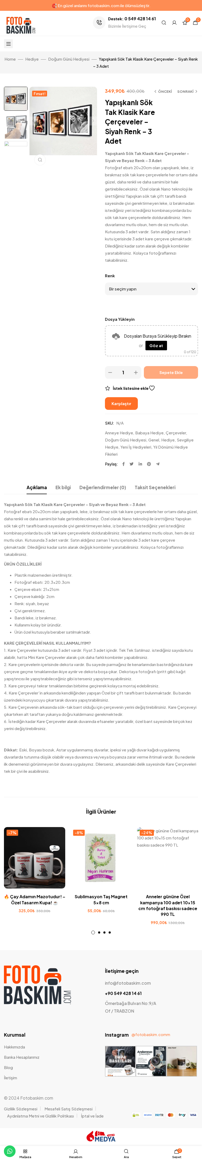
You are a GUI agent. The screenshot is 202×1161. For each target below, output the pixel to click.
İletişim (10, 1077)
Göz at (156, 345)
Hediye (32, 58)
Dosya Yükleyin (120, 319)
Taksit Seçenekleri (155, 487)
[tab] (37, 487)
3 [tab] (104, 932)
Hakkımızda (14, 1046)
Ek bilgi (63, 487)
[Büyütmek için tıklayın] (40, 159)
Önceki (165, 91)
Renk (110, 275)
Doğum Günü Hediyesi (68, 58)
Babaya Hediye (149, 432)
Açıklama (37, 487)
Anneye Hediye (119, 432)
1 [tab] (93, 932)
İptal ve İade (92, 1115)
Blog (8, 1067)
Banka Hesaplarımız (21, 1057)
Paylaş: (111, 463)
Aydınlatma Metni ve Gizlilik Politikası (40, 1115)
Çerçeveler (176, 432)
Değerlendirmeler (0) (102, 487)
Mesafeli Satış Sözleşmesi (68, 1108)
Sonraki (185, 91)
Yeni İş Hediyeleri (135, 446)
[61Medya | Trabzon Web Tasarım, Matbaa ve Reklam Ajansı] (101, 1139)
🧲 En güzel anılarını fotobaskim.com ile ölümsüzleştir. (101, 5)
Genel (153, 439)
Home (10, 58)
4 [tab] (110, 932)
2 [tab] (99, 932)
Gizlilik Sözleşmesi (20, 1108)
